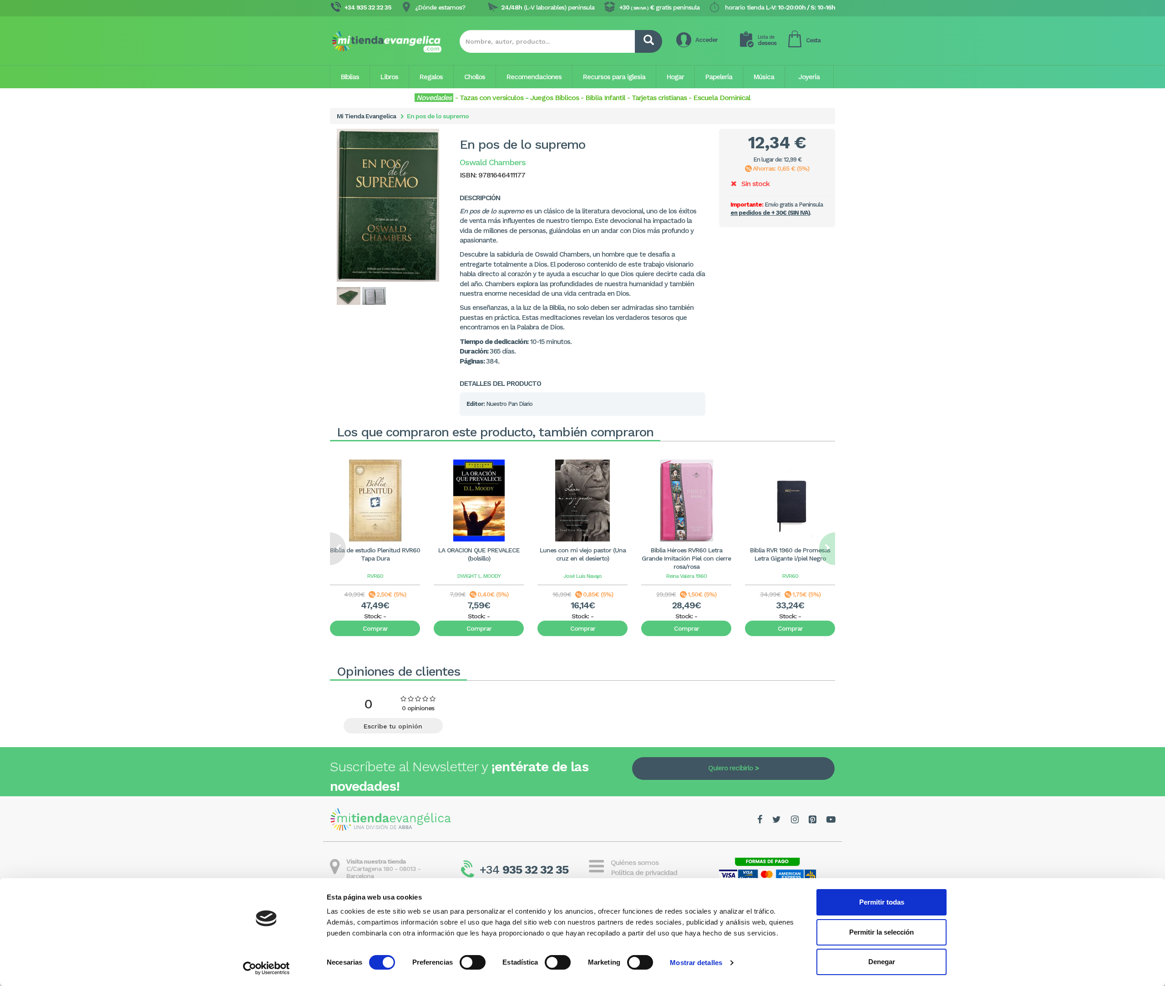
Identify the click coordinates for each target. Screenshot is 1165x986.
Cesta (813, 40)
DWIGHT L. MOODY (479, 576)
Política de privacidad (644, 872)
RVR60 (375, 576)
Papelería (718, 77)
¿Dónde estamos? (440, 7)
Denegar (881, 962)
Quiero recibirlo (730, 768)
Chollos (474, 77)
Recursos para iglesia (614, 77)
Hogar (675, 77)
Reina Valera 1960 (686, 576)
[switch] (473, 962)
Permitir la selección (881, 932)
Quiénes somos (634, 862)
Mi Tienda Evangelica (366, 116)
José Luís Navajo (582, 576)
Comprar (375, 628)
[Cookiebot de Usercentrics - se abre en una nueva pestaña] (266, 968)
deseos (767, 40)
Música (764, 77)
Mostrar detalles (696, 962)
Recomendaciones (534, 77)
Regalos (431, 77)
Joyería (809, 77)
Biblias (350, 77)
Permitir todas (881, 902)
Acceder (706, 39)
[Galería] (349, 296)
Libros (389, 77)
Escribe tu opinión (393, 726)
